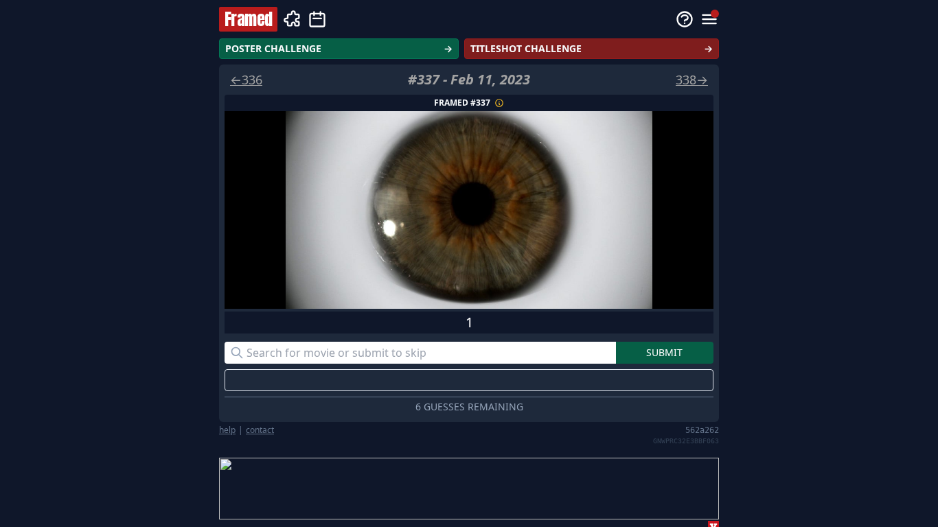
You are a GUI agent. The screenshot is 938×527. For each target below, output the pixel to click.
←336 (246, 79)
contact (260, 430)
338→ (692, 79)
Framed (248, 19)
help (227, 430)
